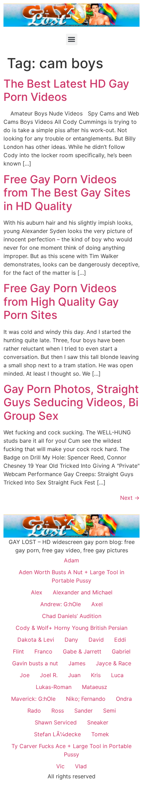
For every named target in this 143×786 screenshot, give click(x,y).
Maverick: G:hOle (33, 698)
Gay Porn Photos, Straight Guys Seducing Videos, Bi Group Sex (71, 402)
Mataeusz (94, 686)
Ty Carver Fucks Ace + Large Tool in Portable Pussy (71, 750)
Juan (74, 675)
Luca (117, 675)
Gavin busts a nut (35, 663)
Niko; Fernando (86, 698)
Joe (25, 675)
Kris (96, 675)
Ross (57, 710)
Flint (18, 651)
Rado (34, 710)
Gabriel (121, 651)
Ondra (124, 698)
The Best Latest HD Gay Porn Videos (66, 90)
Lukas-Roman (54, 686)
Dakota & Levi (35, 639)
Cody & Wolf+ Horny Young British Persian (71, 627)
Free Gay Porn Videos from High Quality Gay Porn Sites (61, 301)
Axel (97, 604)
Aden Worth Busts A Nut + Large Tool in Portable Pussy (71, 576)
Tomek (100, 734)
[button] (71, 39)
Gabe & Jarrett (82, 651)
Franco (43, 651)
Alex (36, 592)
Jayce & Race (113, 663)
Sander (83, 710)
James (76, 663)
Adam (71, 560)
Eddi (120, 639)
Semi (109, 710)
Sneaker (97, 722)
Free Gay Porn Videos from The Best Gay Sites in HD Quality (67, 193)
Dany (71, 639)
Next (130, 497)
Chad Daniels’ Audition (71, 615)
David (96, 639)
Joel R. (49, 675)
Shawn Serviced (56, 722)
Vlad (81, 766)
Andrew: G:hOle (60, 604)
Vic (60, 766)
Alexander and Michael (82, 592)
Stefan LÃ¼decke (57, 734)
